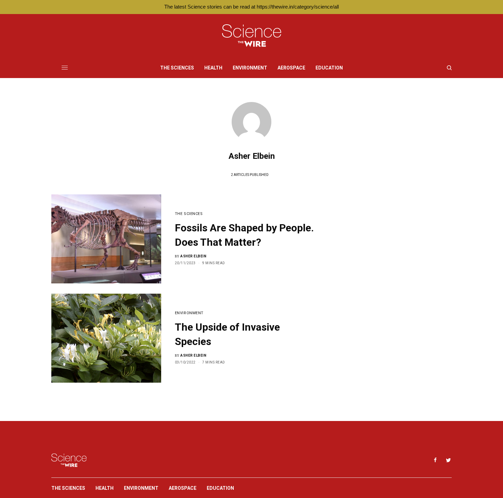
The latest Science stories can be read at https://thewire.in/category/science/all (251, 7)
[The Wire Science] (251, 35)
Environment (189, 313)
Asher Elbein (193, 256)
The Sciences (189, 214)
